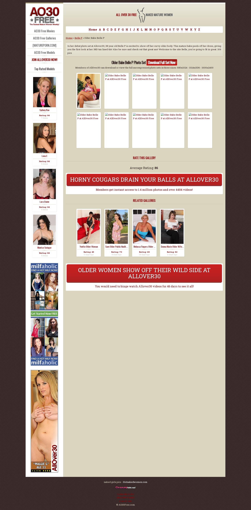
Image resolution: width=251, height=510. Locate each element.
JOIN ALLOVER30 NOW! (44, 59)
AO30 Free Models (44, 52)
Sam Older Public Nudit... (116, 246)
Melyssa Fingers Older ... (144, 246)
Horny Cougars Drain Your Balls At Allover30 (144, 179)
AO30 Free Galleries (44, 38)
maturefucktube (125, 494)
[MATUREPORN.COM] (44, 45)
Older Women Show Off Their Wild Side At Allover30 (144, 273)
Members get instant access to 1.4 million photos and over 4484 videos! (144, 189)
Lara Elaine (44, 201)
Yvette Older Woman (89, 246)
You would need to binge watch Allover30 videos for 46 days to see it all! (144, 286)
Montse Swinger (44, 247)
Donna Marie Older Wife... (172, 246)
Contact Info (125, 501)
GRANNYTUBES (125, 497)
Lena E (44, 156)
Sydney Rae (44, 110)
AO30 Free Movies (44, 31)
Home (93, 29)
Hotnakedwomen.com (135, 482)
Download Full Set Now (161, 62)
